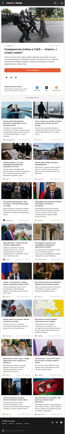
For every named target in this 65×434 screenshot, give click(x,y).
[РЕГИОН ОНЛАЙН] (35, 139)
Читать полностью (32, 70)
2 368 (28, 414)
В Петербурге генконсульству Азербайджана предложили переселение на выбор (45, 245)
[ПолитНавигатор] (3, 139)
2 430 (28, 375)
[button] (6, 77)
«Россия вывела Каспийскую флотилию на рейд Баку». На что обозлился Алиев (14, 123)
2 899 (60, 259)
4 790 (28, 139)
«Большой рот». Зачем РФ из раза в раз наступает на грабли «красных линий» (47, 360)
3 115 (28, 259)
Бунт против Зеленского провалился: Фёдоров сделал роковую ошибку (48, 283)
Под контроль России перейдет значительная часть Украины (46, 320)
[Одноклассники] (52, 422)
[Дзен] (61, 422)
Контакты (11, 423)
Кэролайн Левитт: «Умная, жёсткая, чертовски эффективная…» (15, 244)
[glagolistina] (5, 45)
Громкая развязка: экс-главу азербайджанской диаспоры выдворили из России (13, 164)
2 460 (28, 336)
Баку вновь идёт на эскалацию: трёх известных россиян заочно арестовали (48, 400)
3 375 (60, 179)
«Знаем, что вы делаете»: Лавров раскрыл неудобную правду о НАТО (16, 283)
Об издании (19, 423)
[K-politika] (35, 335)
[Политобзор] (14, 3)
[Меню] (3, 3)
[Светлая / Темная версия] (56, 3)
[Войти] (62, 3)
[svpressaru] (35, 179)
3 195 (60, 220)
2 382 (60, 375)
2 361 (60, 414)
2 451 (60, 336)
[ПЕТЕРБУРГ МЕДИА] (35, 259)
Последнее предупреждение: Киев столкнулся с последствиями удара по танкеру (15, 204)
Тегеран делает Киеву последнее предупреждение (46, 163)
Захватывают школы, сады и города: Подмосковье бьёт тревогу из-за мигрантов (16, 360)
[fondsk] (3, 259)
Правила (26, 423)
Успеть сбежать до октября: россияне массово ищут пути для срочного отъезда (48, 123)
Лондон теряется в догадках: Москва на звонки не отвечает (16, 320)
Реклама (4, 423)
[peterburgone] (3, 220)
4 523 (60, 139)
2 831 (28, 296)
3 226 (28, 220)
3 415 (28, 179)
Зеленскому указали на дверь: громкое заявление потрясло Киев (15, 399)
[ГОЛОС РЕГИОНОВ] (35, 414)
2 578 (60, 296)
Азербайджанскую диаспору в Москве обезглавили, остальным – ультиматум (48, 204)
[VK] (57, 422)
